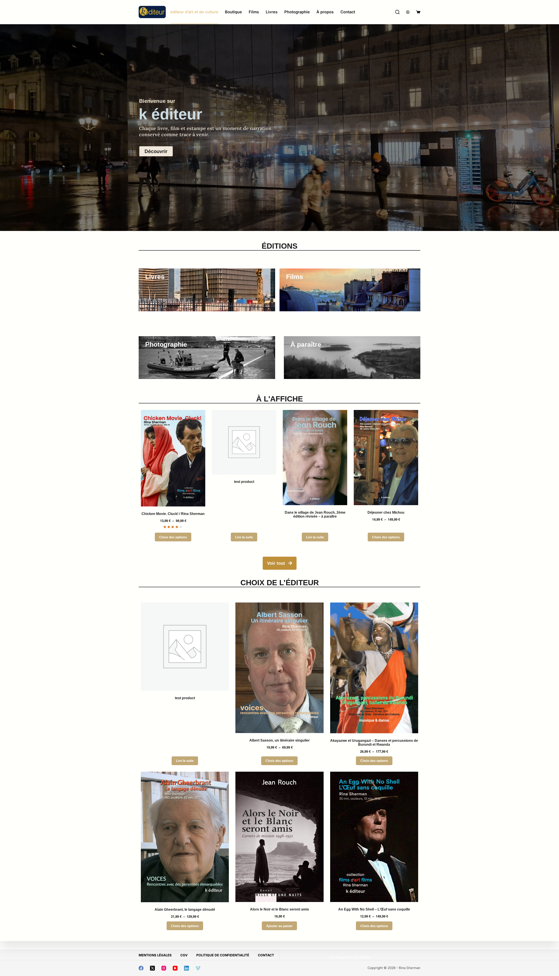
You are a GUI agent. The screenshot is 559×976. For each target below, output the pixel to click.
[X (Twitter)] (152, 968)
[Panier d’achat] (418, 12)
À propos (325, 12)
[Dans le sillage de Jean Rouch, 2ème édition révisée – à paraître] (315, 457)
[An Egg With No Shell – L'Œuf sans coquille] (374, 837)
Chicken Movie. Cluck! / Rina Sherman (173, 514)
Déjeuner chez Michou (385, 512)
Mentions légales (155, 955)
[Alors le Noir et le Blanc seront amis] (279, 837)
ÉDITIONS (279, 246)
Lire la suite (244, 537)
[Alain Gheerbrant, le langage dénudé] (185, 837)
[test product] (244, 442)
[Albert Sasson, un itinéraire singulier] (279, 667)
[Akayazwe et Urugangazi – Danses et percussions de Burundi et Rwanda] (374, 667)
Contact (347, 12)
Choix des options (173, 537)
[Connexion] (407, 12)
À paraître (305, 344)
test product (244, 482)
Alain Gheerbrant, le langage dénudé (185, 909)
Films (254, 12)
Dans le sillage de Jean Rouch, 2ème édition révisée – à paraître (315, 514)
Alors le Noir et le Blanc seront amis (279, 909)
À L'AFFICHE (279, 398)
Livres (272, 12)
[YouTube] (175, 968)
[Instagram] (163, 968)
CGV (184, 955)
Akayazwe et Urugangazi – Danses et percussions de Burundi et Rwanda (374, 742)
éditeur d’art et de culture (194, 12)
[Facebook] (141, 968)
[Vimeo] (197, 968)
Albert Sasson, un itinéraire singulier (279, 740)
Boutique (233, 12)
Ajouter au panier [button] (279, 926)
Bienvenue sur (157, 101)
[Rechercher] (397, 12)
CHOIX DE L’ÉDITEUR (279, 582)
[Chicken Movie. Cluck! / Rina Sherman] (173, 458)
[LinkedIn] (186, 968)
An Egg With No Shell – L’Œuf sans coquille (374, 909)
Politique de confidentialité (222, 955)
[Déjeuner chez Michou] (386, 457)
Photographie (297, 12)
